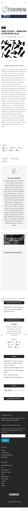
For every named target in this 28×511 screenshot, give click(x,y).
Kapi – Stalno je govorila (11, 375)
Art (3, 27)
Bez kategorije (5, 470)
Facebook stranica (14, 398)
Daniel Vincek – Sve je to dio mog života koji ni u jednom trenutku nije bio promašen (13, 363)
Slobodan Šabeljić (11, 37)
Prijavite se (5, 440)
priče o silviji (15, 158)
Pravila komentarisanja (7, 455)
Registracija (4, 457)
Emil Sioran (14, 324)
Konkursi (3, 481)
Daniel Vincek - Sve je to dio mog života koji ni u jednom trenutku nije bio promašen (13, 309)
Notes (2, 483)
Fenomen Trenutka (6, 472)
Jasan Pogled (4, 479)
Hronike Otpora (5, 476)
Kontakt (3, 450)
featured (5, 158)
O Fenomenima (5, 452)
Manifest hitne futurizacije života (13, 377)
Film (2, 474)
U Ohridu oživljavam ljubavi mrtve (14, 367)
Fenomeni (14, 495)
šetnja (4, 161)
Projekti (3, 485)
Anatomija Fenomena (6, 465)
